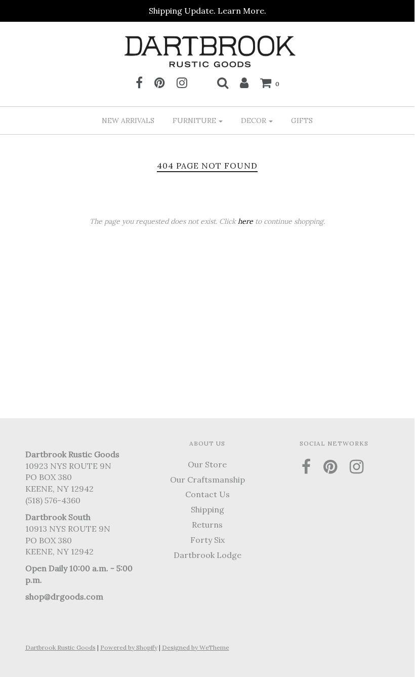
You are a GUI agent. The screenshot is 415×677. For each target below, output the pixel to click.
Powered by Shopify (128, 647)
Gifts (302, 120)
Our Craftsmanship (207, 479)
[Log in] (244, 82)
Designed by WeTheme (195, 647)
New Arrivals (128, 120)
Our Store (207, 464)
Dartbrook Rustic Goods (60, 647)
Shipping (207, 509)
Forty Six (207, 540)
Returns (207, 525)
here (245, 221)
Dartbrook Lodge (207, 555)
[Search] (222, 82)
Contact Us (207, 494)
